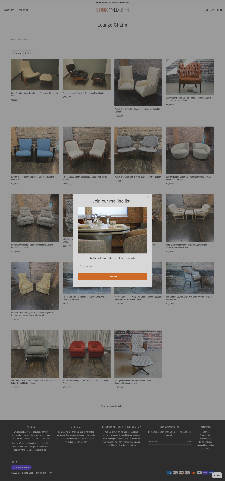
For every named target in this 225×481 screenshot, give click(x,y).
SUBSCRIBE (112, 276)
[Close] (148, 197)
